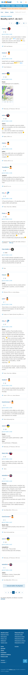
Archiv (2, 646)
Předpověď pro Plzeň (19, 642)
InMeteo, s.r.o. (12, 669)
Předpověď (19, 5)
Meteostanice (4, 636)
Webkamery (3, 640)
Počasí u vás (4, 638)
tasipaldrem (5, 475)
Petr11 (3, 274)
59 (23, 23)
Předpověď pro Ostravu (20, 640)
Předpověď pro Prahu (20, 636)
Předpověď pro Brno (19, 638)
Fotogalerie (3, 652)
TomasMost (5, 167)
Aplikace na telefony (6, 654)
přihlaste (3, 599)
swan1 (3, 73)
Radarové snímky (5, 634)
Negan (4, 213)
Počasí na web (4, 656)
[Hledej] (18, 2)
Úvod (2, 5)
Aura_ (3, 192)
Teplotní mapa (4, 642)
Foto (12, 242)
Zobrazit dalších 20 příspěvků (15, 585)
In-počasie (3, 662)
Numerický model (19, 634)
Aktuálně (8, 5)
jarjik (3, 298)
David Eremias (5, 402)
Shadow (4, 379)
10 (19, 23)
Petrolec (4, 28)
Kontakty (17, 646)
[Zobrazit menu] (26, 2)
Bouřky (12, 12)
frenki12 (4, 52)
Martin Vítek (5, 453)
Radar (13, 5)
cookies (7, 671)
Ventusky (3, 660)
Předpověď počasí (19, 632)
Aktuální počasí (4, 632)
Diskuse (7, 12)
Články (2, 650)
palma (3, 115)
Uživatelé (3, 648)
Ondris (3, 143)
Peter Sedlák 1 (5, 249)
